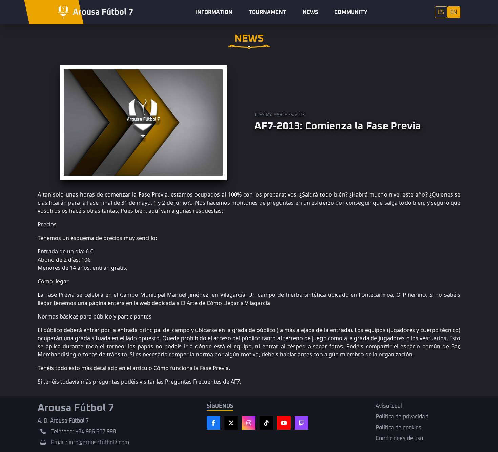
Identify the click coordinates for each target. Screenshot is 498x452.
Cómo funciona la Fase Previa (191, 368)
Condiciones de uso (399, 438)
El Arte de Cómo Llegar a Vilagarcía (225, 303)
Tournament (267, 12)
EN (453, 12)
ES (441, 12)
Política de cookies (398, 427)
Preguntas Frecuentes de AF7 (202, 381)
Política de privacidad (402, 416)
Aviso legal (389, 406)
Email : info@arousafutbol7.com (90, 442)
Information (213, 12)
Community (350, 12)
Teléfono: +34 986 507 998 (83, 431)
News (310, 12)
